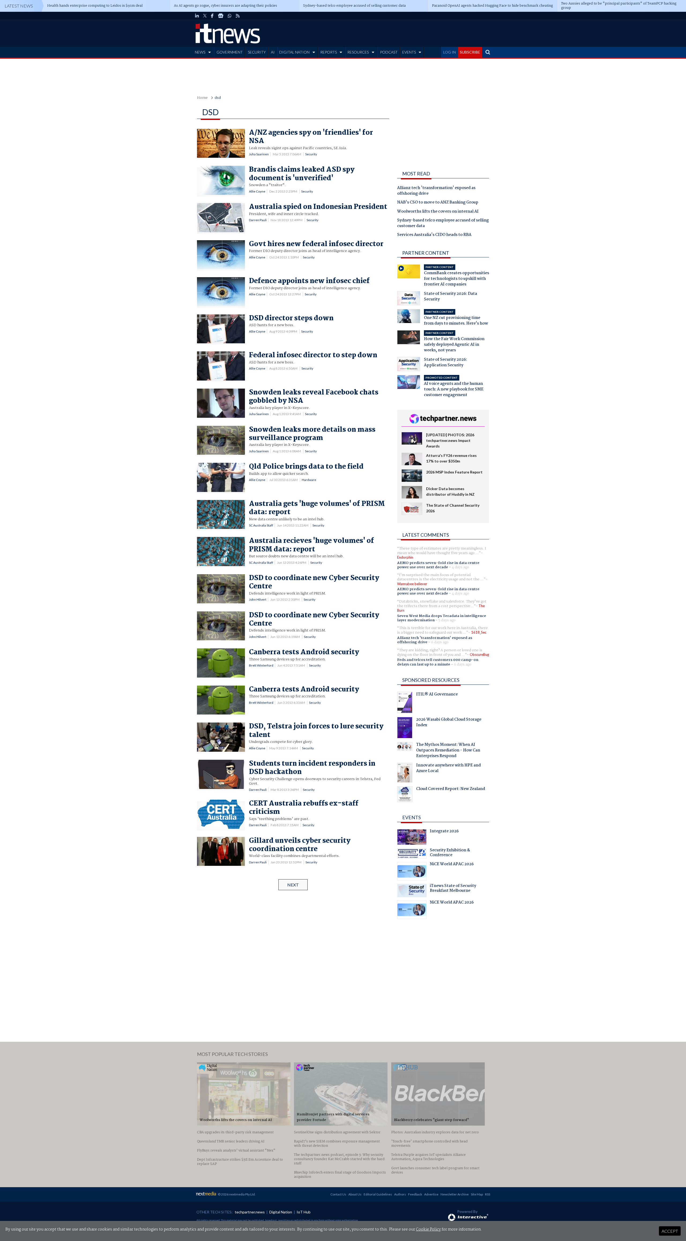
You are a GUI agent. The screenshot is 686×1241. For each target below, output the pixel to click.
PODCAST (389, 52)
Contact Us (338, 1194)
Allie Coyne (257, 191)
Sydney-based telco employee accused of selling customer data (443, 223)
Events (411, 817)
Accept (670, 1231)
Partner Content (425, 253)
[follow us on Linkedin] (197, 16)
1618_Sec (478, 632)
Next (293, 884)
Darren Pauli (258, 220)
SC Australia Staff (261, 525)
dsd (218, 98)
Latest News (19, 5)
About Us (354, 1194)
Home (202, 98)
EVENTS (409, 52)
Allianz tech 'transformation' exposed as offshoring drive (436, 191)
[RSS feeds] (238, 16)
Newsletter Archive (455, 1194)
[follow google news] (221, 16)
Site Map (477, 1194)
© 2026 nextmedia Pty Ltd (236, 1194)
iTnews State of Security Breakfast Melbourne (453, 889)
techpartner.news (250, 1212)
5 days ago (447, 620)
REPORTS (328, 52)
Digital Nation (280, 1212)
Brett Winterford (261, 665)
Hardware (309, 480)
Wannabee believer (412, 584)
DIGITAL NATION (294, 52)
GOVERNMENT (230, 52)
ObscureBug (479, 654)
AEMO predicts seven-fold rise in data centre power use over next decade (438, 565)
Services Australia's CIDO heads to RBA (434, 235)
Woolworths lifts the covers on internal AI (438, 212)
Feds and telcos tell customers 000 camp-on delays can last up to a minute (437, 662)
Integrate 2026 (444, 831)
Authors (400, 1194)
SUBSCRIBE (470, 52)
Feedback (415, 1194)
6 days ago (440, 642)
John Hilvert (257, 599)
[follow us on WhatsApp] (230, 16)
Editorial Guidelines (378, 1194)
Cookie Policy (428, 1229)
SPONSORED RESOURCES (430, 680)
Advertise (431, 1194)
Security (311, 154)
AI (273, 52)
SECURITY (257, 52)
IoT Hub (304, 1212)
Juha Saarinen (259, 154)
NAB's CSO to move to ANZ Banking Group (437, 203)
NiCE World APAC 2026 (452, 864)
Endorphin (405, 557)
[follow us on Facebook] (212, 16)
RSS (487, 1194)
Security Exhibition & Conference (450, 853)
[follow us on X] (205, 16)
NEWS (200, 52)
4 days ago (460, 567)
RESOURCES (358, 52)
